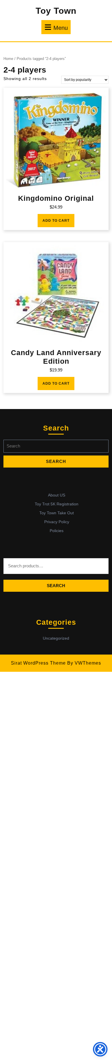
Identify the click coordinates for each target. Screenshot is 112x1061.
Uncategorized (56, 638)
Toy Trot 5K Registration (56, 504)
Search (56, 585)
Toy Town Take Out (56, 513)
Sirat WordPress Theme (38, 663)
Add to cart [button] (56, 221)
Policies (56, 530)
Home (8, 59)
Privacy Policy (56, 521)
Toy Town (56, 10)
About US (56, 495)
